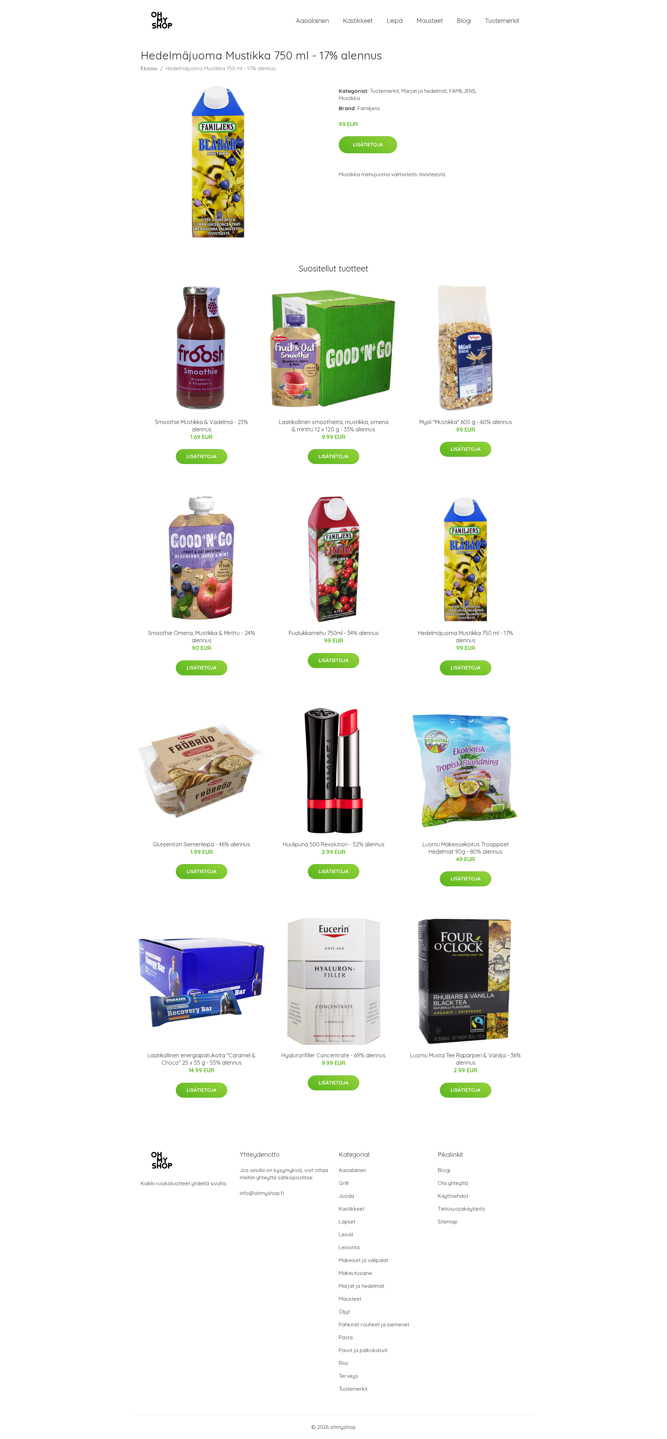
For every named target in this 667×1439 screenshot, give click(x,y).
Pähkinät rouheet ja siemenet (374, 1324)
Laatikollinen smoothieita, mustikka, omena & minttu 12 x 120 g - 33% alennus (333, 425)
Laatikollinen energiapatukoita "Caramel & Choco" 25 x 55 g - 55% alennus (202, 1059)
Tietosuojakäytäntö (461, 1208)
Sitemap (448, 1221)
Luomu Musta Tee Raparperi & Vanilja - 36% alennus (465, 1059)
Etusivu (149, 68)
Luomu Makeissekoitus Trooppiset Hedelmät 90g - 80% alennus (465, 848)
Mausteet (430, 21)
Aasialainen (312, 21)
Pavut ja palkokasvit (363, 1350)
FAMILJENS (462, 91)
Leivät (346, 1234)
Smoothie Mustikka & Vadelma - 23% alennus (201, 425)
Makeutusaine (355, 1273)
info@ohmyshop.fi (262, 1193)
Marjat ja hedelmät (424, 91)
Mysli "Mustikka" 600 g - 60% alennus (465, 421)
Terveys (348, 1376)
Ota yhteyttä (453, 1183)
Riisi (343, 1363)
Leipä (395, 21)
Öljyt (344, 1311)
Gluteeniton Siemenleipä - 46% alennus (201, 844)
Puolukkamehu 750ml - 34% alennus (334, 632)
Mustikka (349, 98)
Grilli (344, 1183)
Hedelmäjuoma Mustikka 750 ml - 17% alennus (465, 636)
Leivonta (349, 1247)
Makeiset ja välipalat (363, 1260)
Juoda (346, 1196)
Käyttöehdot (453, 1196)
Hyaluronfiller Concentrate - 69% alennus (333, 1055)
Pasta (346, 1337)
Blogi (464, 21)
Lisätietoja (368, 144)
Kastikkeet (358, 21)
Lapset (347, 1221)
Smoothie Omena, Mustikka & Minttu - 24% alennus (201, 636)
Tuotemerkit (502, 21)
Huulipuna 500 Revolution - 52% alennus (334, 844)
